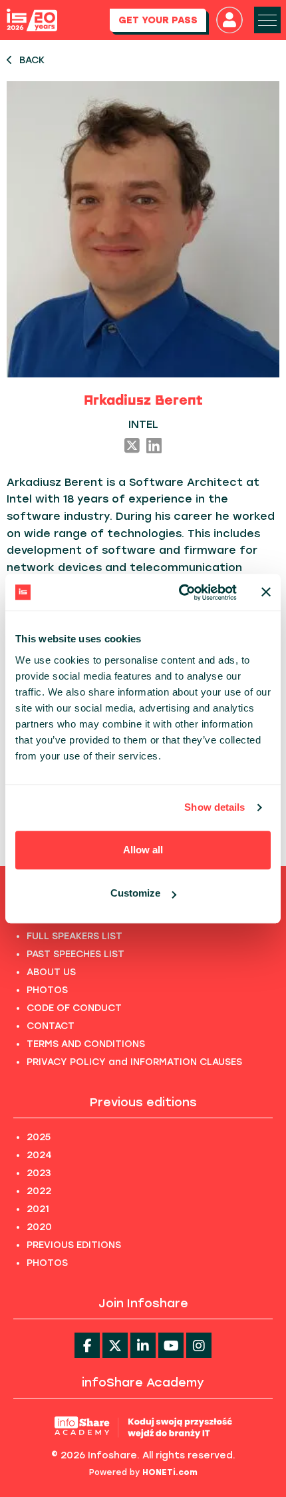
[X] (132, 447)
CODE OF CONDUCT (74, 1008)
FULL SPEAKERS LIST (74, 936)
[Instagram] (199, 1345)
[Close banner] (266, 592)
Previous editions (143, 1102)
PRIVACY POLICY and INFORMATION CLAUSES (134, 1062)
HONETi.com (170, 1472)
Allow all (143, 849)
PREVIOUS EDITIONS (74, 1245)
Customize (135, 893)
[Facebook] (87, 1345)
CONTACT (50, 1026)
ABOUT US (51, 972)
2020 (39, 1227)
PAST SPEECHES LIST (75, 954)
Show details (214, 807)
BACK (32, 60)
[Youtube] (171, 1345)
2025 (39, 1137)
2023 (39, 1173)
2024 (39, 1155)
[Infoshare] (32, 20)
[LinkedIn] (154, 447)
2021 (38, 1209)
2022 (39, 1191)
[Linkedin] (143, 1345)
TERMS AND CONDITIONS (86, 1044)
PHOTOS (47, 990)
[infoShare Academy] (143, 1427)
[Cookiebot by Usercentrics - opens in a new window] (180, 592)
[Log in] (229, 20)
